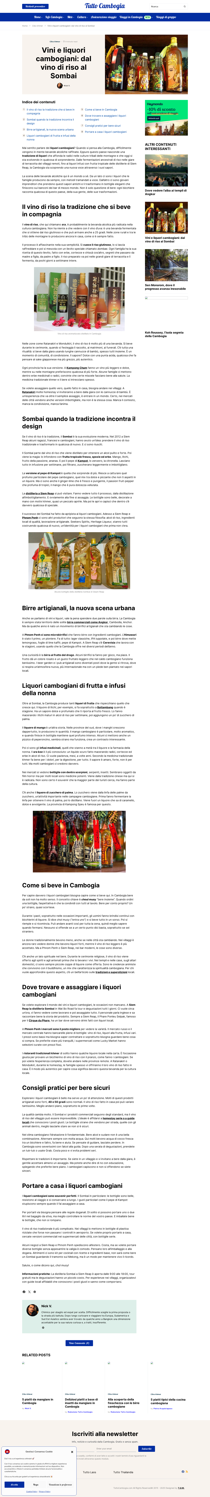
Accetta (14, 1484)
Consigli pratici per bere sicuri (103, 125)
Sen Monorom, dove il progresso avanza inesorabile (165, 286)
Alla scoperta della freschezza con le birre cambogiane (123, 1403)
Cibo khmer (37, 26)
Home (25, 26)
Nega (35, 1484)
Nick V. (67, 86)
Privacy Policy (44, 1491)
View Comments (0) (79, 1343)
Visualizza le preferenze (60, 1484)
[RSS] (187, 1471)
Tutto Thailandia (123, 1472)
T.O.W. (181, 1488)
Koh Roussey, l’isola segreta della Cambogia (164, 334)
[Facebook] (183, 1471)
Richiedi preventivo (35, 6)
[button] (72, 1451)
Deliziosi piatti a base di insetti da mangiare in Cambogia (81, 1403)
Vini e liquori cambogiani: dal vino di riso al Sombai (165, 239)
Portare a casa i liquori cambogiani (106, 131)
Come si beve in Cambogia (101, 109)
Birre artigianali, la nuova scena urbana (50, 129)
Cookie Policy (31, 1491)
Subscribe (147, 1448)
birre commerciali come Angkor (87, 622)
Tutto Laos (89, 1472)
